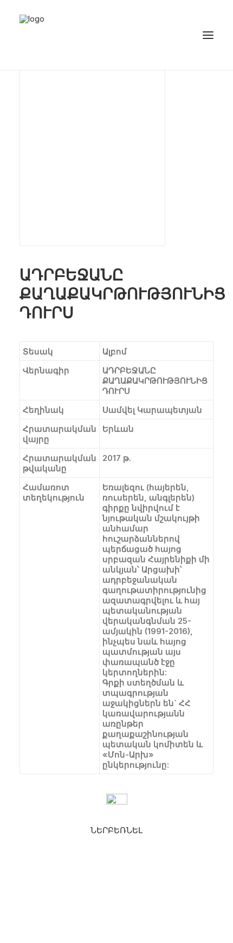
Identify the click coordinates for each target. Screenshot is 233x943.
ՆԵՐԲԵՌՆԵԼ (116, 830)
